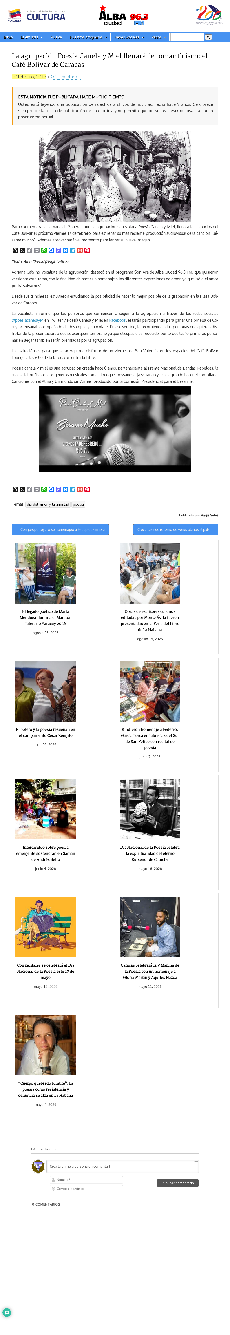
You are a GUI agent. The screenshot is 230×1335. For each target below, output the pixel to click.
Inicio (8, 37)
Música (56, 37)
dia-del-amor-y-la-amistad (48, 504)
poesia (78, 504)
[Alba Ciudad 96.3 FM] (115, 16)
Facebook (117, 320)
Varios (157, 37)
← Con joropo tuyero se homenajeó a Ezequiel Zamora (60, 529)
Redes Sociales (127, 37)
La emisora (29, 37)
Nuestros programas (86, 37)
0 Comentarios (66, 76)
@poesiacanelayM (28, 320)
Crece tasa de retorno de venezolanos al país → (175, 529)
